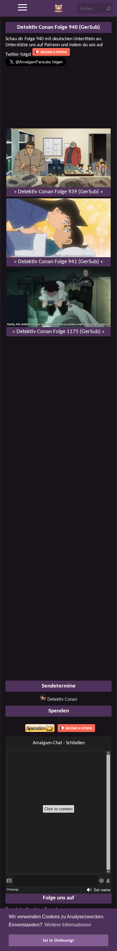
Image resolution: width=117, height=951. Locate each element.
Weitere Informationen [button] (67, 924)
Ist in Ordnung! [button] (58, 940)
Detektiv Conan (62, 699)
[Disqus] (58, 418)
